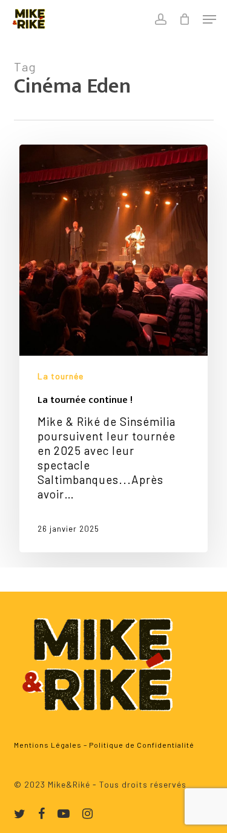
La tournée (61, 376)
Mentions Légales (48, 744)
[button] (209, 19)
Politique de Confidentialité (141, 744)
